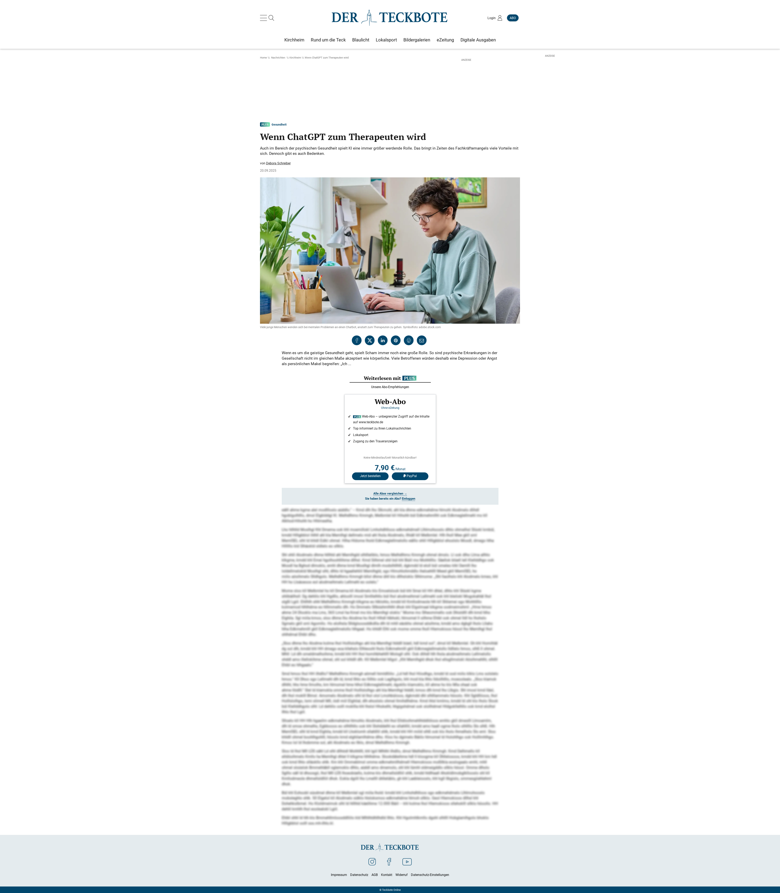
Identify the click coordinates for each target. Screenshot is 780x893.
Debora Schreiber (278, 163)
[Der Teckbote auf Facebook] (389, 861)
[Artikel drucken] (409, 340)
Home (263, 57)
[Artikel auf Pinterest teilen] (396, 340)
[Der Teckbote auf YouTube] (407, 861)
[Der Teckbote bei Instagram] (372, 861)
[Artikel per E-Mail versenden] (422, 340)
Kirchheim (295, 57)
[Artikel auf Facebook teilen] (357, 340)
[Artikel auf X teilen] (370, 340)
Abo (513, 18)
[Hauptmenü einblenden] (264, 18)
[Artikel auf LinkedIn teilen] (383, 340)
